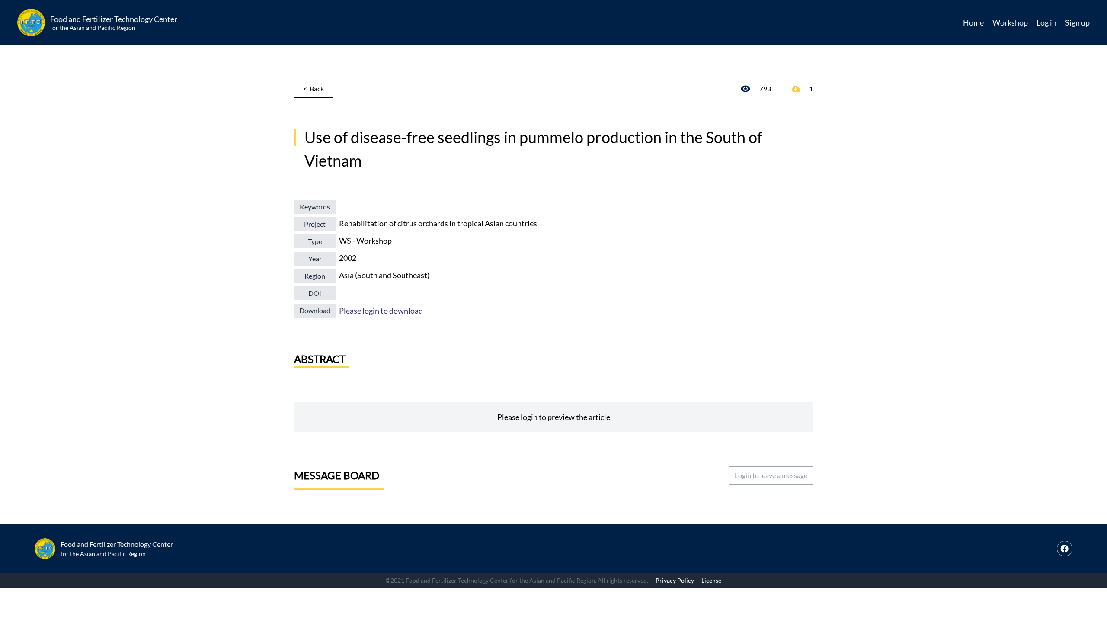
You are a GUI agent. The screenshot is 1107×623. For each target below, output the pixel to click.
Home (973, 22)
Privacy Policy (675, 580)
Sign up (1077, 22)
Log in (1046, 22)
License (711, 580)
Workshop (1010, 22)
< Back (313, 88)
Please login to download (381, 310)
